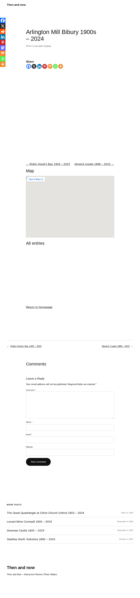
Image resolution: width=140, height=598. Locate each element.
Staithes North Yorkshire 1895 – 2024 (31, 539)
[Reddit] (2, 31)
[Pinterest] (44, 66)
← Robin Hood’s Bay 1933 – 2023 (48, 164)
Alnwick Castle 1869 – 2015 (116, 346)
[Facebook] (28, 66)
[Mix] (50, 66)
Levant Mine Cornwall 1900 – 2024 (29, 521)
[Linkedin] (39, 66)
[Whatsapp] (55, 66)
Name (29, 422)
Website (29, 447)
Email (29, 434)
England (47, 46)
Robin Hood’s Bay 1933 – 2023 (25, 346)
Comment (31, 390)
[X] (34, 66)
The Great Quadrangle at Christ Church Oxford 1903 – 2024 (45, 512)
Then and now (16, 4)
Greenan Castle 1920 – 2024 (25, 530)
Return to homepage (39, 307)
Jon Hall (38, 46)
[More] (60, 66)
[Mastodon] (2, 48)
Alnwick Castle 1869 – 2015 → (94, 164)
